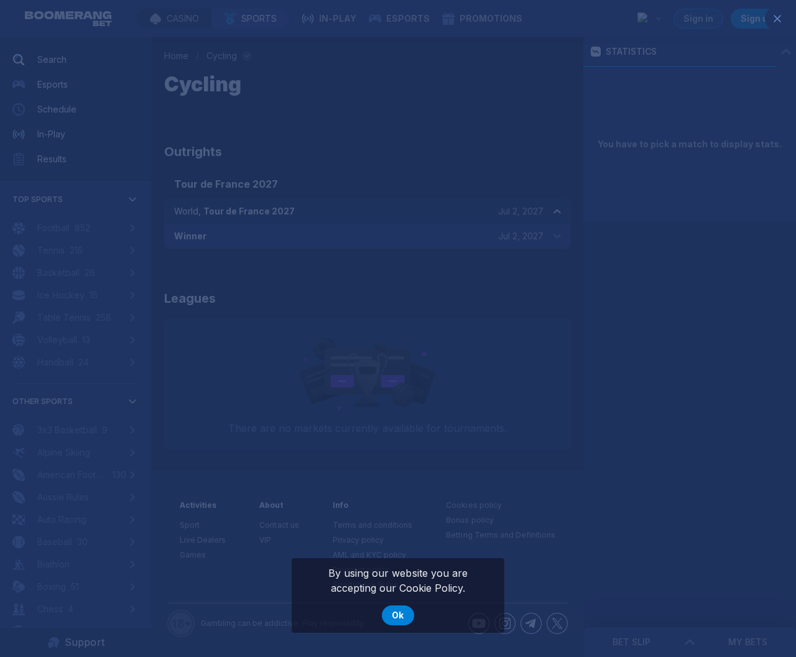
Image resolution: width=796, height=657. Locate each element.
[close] (777, 18)
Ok (398, 615)
